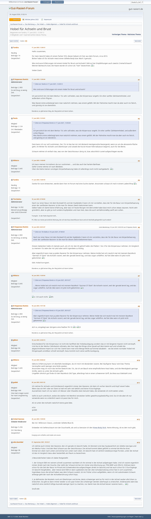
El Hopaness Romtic (20, 79)
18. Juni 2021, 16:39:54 (38, 275)
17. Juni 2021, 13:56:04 (38, 79)
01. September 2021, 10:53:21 (41, 442)
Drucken (138, 41)
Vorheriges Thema (119, 34)
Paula (15, 118)
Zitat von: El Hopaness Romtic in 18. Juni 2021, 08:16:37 (53, 280)
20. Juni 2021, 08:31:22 (38, 382)
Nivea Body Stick (99, 427)
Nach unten (14, 41)
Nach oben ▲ (139, 516)
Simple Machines (23, 516)
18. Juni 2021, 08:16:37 (38, 227)
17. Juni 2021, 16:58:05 (38, 160)
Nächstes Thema (134, 34)
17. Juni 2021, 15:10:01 (38, 118)
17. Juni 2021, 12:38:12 (38, 47)
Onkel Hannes (18, 419)
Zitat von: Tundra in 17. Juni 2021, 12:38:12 (49, 84)
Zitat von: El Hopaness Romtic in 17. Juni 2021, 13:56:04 (53, 123)
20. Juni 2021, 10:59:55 (38, 419)
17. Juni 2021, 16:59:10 (38, 180)
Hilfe (109, 516)
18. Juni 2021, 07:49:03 (38, 199)
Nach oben (13, 499)
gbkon (15, 340)
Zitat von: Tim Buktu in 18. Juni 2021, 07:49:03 (50, 232)
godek (15, 382)
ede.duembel (18, 442)
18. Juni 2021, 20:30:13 (38, 340)
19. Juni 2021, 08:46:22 (38, 360)
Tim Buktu (17, 199)
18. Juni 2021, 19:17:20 (38, 306)
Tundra (16, 47)
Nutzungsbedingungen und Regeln (123, 516)
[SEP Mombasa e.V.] (12, 215)
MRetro (16, 160)
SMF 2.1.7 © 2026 (13, 516)
